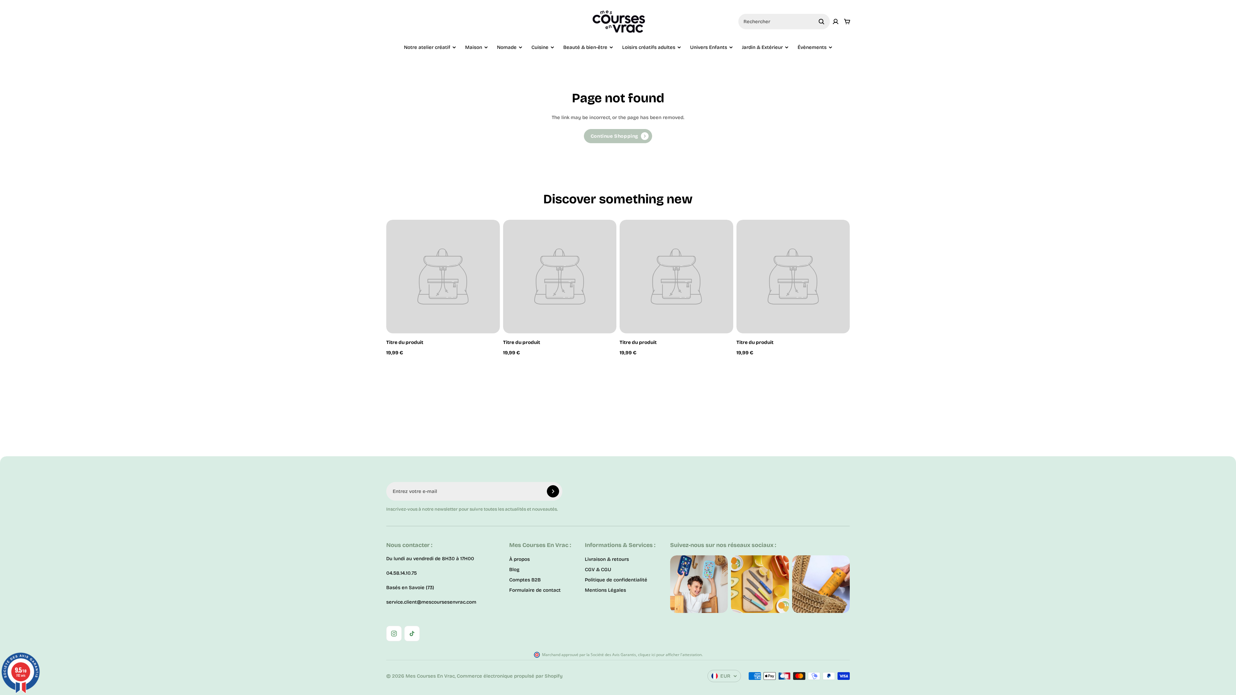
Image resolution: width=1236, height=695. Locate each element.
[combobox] (784, 21)
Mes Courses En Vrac (430, 676)
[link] (618, 136)
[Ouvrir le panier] (847, 21)
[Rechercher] (821, 21)
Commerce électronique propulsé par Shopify (510, 676)
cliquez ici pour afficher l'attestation (670, 654)
